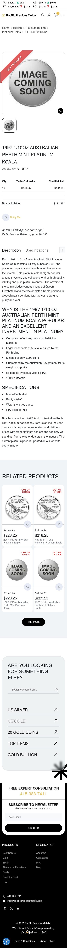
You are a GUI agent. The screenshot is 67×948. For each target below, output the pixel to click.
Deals (6, 872)
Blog (38, 867)
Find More (33, 621)
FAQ (38, 862)
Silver (6, 862)
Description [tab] (11, 250)
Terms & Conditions (24, 941)
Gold (5, 857)
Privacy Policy (46, 941)
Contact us (42, 857)
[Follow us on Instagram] (5, 908)
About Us (41, 853)
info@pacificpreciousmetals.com (24, 900)
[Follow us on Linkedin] (18, 908)
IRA (5, 882)
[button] (6, 942)
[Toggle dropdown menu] (62, 250)
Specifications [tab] (36, 250)
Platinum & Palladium (14, 867)
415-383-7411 (33, 793)
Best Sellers (9, 853)
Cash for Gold (10, 877)
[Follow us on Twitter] (11, 908)
